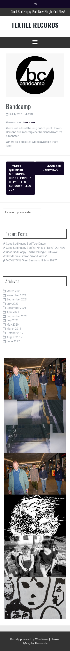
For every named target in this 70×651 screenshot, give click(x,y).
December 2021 (16, 307)
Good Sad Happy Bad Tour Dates (26, 243)
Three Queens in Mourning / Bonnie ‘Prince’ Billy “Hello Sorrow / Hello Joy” (20, 178)
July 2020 (12, 320)
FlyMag (26, 643)
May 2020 (13, 324)
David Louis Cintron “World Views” (26, 256)
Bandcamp (29, 122)
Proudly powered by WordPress (29, 639)
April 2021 (13, 312)
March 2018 (14, 328)
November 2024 (16, 295)
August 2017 (14, 337)
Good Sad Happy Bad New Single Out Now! (38, 11)
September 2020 (17, 316)
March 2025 (14, 291)
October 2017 (15, 333)
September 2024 (17, 299)
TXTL (31, 114)
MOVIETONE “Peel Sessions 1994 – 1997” (31, 260)
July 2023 (12, 303)
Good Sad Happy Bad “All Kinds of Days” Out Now (35, 247)
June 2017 (13, 341)
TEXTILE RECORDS (35, 24)
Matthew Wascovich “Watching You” (31, 583)
